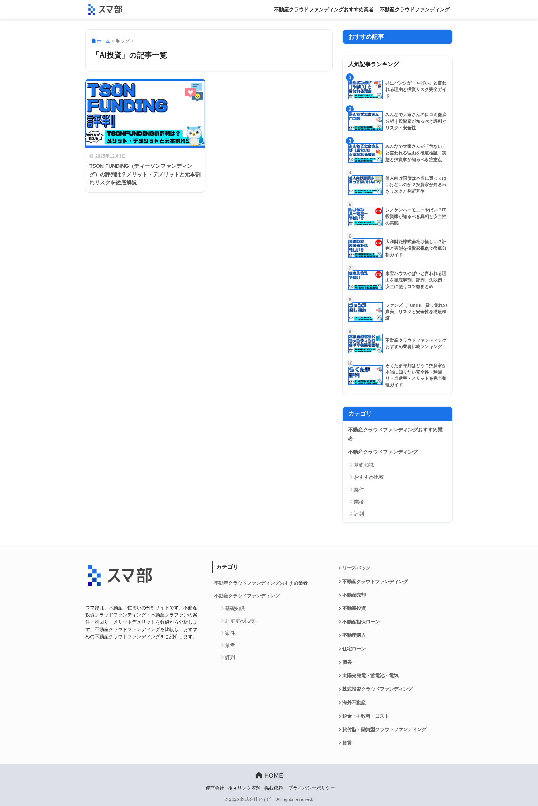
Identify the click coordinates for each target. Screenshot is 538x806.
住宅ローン (354, 648)
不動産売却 (354, 594)
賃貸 (347, 742)
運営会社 (214, 787)
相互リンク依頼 (244, 787)
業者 (359, 501)
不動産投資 (354, 608)
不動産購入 (354, 635)
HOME (272, 775)
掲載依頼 (273, 787)
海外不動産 (354, 702)
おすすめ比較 (369, 477)
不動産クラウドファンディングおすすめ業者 (324, 9)
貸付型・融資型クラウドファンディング (384, 729)
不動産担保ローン (361, 621)
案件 (359, 489)
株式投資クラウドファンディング (377, 688)
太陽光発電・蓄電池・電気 (370, 675)
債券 (347, 662)
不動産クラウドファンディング (415, 9)
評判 (359, 513)
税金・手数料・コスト (365, 716)
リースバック (356, 567)
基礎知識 (364, 465)
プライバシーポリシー (311, 787)
